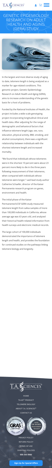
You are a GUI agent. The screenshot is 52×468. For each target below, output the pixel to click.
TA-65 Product (26, 400)
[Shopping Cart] (40, 5)
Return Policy (26, 442)
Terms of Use (26, 446)
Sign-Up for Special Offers (26, 463)
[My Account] (36, 5)
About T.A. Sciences (26, 408)
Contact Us (26, 413)
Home (26, 396)
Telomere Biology (26, 404)
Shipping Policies (26, 450)
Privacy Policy (26, 437)
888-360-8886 (26, 454)
